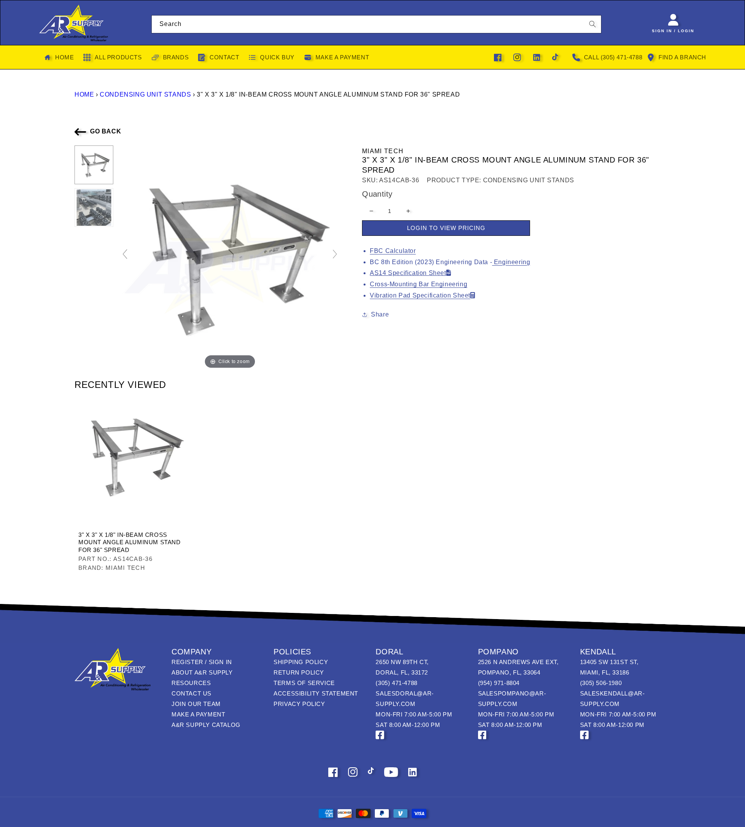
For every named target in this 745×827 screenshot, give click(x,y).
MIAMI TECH (383, 151)
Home (84, 94)
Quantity (377, 194)
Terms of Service (304, 683)
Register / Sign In (202, 662)
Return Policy (299, 672)
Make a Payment (198, 714)
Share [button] (380, 314)
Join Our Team (196, 704)
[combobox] (376, 24)
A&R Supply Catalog (206, 724)
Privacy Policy (299, 704)
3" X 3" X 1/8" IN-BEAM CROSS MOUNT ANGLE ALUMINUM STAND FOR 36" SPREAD (129, 542)
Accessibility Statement (316, 693)
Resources (191, 683)
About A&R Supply (202, 672)
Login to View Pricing (446, 228)
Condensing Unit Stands (145, 94)
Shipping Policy (301, 662)
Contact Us (191, 693)
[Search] (592, 24)
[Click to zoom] (230, 257)
